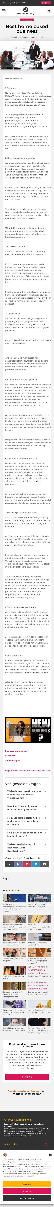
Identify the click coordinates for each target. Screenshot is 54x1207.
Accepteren (27, 1184)
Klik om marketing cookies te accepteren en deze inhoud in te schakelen (28, 730)
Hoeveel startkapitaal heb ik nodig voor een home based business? (27, 821)
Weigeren (27, 1191)
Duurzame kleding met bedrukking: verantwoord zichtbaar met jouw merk (38, 1030)
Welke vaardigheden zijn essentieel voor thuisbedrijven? (27, 847)
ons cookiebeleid (27, 1176)
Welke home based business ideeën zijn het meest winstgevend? (27, 794)
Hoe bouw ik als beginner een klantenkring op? (27, 834)
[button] (50, 1155)
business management (16, 751)
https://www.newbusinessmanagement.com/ (28, 770)
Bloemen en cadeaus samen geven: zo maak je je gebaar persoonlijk (14, 1012)
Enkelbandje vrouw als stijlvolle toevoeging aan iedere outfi (37, 960)
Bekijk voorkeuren (27, 1198)
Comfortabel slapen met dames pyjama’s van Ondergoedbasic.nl (12, 994)
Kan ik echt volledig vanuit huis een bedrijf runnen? (27, 808)
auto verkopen (12, 760)
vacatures (10, 755)
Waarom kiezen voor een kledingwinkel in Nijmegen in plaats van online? (14, 927)
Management (27, 20)
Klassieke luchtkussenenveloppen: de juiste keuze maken (39, 927)
